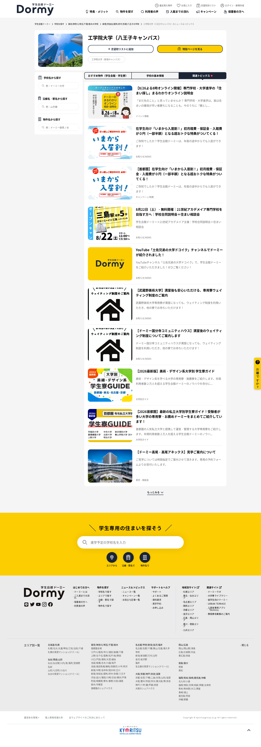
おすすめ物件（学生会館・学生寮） (108, 75)
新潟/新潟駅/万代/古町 (146, 655)
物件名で (145, 565)
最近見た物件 (165, 5)
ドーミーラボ (214, 592)
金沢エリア (188, 614)
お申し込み (158, 608)
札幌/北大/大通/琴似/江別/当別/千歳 (65, 648)
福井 (137, 662)
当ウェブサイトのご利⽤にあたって (87, 717)
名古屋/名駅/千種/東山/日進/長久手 (152, 648)
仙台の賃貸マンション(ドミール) (63, 673)
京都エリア (188, 610)
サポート (157, 592)
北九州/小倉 (184, 681)
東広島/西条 (184, 655)
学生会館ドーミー (42, 24)
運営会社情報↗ (31, 717)
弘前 (50, 666)
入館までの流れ (179, 11)
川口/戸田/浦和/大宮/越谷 (103, 659)
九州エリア (188, 630)
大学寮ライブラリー (218, 595)
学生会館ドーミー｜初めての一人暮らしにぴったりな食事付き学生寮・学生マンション (35, 9)
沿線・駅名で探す (106, 601)
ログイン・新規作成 (234, 5)
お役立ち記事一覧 (131, 600)
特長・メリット (99, 11)
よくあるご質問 (160, 595)
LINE (26, 604)
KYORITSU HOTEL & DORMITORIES (130, 730)
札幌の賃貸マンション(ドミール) (63, 652)
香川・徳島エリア (191, 625)
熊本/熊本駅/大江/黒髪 (189, 688)
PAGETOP (248, 730)
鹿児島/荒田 (184, 695)
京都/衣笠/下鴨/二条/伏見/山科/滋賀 (153, 677)
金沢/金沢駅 (141, 659)
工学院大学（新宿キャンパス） (106, 59)
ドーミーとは (80, 592)
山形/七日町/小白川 (57, 670)
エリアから (112, 565)
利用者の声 (151, 11)
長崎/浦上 (183, 692)
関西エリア (188, 606)
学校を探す (59, 24)
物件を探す (126, 11)
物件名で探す (105, 606)
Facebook (50, 604)
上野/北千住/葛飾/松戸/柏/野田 (106, 655)
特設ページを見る (192, 49)
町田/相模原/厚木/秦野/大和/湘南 (107, 680)
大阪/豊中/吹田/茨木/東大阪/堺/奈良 (153, 681)
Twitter (32, 604)
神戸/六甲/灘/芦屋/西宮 (146, 684)
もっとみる (153, 492)
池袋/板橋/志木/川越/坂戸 (103, 662)
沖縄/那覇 (183, 699)
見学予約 (157, 603)
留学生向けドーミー (218, 600)
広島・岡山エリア (191, 619)
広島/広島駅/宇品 (187, 652)
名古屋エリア (189, 602)
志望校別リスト (208, 5)
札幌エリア (188, 592)
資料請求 (157, 600)
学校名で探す (105, 592)
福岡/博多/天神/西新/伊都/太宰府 (195, 685)
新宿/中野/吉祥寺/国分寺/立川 (105, 670)
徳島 (181, 666)
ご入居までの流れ (82, 596)
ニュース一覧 (129, 592)
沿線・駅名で (128, 565)
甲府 (137, 652)
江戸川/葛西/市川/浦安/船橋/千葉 (107, 652)
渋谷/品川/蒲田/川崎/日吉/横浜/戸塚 (108, 677)
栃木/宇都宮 (97, 684)
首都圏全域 (96, 648)
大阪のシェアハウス (145, 688)
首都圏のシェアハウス (101, 688)
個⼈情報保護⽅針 (54, 717)
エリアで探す (105, 595)
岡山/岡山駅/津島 (187, 648)
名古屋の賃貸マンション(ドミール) (152, 666)
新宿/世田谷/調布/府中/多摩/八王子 (108, 673)
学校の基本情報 (155, 75)
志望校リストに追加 (122, 49)
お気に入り (186, 5)
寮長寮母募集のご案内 (219, 614)
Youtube (38, 604)
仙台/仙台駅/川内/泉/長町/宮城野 (64, 663)
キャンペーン (208, 11)
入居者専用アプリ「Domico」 (216, 609)
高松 (181, 670)
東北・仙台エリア (191, 596)
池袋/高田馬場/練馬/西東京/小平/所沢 (109, 666)
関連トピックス (201, 75)
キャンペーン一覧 (131, 595)
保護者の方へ (236, 11)
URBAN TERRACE (217, 603)
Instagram (44, 604)
